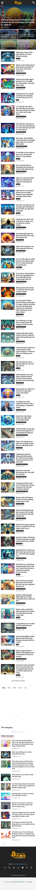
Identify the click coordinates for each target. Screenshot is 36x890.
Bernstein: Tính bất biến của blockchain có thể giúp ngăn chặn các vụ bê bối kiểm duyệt (25, 141)
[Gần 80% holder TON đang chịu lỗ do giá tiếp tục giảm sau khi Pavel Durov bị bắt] (8, 541)
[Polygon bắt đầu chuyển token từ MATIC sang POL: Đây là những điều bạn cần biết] (8, 337)
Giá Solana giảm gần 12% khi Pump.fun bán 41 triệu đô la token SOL (25, 235)
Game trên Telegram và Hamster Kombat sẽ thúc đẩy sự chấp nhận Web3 (25, 443)
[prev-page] (2, 844)
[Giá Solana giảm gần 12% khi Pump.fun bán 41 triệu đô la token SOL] (8, 238)
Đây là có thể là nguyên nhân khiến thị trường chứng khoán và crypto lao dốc (25, 598)
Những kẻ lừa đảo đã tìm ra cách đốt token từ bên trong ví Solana (25, 290)
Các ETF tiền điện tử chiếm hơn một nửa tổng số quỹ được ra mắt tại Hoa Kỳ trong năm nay (25, 262)
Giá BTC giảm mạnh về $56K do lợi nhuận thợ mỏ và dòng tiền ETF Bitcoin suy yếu (25, 653)
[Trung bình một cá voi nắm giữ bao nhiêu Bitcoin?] (8, 628)
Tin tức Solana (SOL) (21, 422)
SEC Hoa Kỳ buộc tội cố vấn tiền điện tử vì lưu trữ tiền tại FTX (25, 364)
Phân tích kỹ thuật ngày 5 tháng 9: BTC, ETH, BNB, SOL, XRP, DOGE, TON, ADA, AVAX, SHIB (25, 82)
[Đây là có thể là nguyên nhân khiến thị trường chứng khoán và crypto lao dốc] (8, 599)
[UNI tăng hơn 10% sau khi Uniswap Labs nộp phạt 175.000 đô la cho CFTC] (8, 98)
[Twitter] (31, 868)
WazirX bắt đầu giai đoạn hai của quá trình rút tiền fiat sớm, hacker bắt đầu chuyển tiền (25, 513)
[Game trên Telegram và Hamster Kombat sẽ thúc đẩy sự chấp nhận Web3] (8, 446)
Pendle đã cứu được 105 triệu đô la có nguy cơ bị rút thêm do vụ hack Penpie (24, 222)
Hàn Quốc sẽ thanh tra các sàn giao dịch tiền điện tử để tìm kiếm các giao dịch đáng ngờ (25, 208)
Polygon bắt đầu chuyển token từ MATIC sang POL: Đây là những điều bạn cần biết (25, 336)
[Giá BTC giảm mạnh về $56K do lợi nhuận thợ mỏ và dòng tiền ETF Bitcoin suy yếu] (8, 655)
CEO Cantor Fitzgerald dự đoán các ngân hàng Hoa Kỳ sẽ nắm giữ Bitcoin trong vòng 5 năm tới (25, 276)
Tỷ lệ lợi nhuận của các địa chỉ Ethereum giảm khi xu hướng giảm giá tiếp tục (25, 431)
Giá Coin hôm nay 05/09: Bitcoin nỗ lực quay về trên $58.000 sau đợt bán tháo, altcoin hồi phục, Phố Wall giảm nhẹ (8, 45)
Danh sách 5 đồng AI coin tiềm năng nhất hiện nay (25, 247)
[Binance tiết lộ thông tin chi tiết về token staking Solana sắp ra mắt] (8, 502)
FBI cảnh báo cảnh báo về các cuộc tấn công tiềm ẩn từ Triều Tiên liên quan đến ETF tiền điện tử (25, 127)
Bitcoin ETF (19, 267)
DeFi (17, 100)
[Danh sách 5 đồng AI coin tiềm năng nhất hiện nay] (8, 251)
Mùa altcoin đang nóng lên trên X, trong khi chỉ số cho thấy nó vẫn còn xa (25, 526)
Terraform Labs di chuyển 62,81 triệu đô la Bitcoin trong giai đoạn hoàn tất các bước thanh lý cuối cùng (25, 669)
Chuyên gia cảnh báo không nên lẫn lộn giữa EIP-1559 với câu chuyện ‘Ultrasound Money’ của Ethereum (24, 458)
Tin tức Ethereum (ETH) (21, 435)
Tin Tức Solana (19, 240)
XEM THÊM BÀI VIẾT (17, 681)
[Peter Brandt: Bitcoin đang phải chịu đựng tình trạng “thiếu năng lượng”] (8, 169)
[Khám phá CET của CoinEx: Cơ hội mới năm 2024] (6, 777)
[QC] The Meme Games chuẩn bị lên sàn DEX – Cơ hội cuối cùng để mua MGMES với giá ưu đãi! (23, 785)
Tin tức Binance (20, 503)
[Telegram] (22, 868)
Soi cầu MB (28, 882)
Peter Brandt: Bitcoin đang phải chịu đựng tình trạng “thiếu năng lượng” (25, 167)
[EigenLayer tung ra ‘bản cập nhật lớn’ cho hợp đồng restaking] (8, 56)
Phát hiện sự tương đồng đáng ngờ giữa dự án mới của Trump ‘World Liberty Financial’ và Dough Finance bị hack (25, 568)
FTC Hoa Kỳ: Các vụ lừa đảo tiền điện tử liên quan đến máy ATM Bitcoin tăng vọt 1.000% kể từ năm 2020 (25, 110)
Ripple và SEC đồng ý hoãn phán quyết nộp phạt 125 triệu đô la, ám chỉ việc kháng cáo (25, 68)
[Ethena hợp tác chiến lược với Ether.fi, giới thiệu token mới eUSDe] (8, 393)
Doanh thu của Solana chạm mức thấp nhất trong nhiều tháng (23, 418)
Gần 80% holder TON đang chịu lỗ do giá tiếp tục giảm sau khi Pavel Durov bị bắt (25, 539)
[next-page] (4, 844)
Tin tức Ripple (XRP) (20, 73)
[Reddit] (18, 868)
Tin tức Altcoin (19, 382)
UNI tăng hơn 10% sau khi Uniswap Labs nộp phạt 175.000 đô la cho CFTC (25, 96)
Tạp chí (18, 58)
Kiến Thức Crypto (20, 341)
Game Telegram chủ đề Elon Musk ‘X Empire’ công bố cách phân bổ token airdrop (8, 36)
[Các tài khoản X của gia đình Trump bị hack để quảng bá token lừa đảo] (8, 325)
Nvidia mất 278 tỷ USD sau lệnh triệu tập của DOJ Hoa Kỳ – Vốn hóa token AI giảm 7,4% (25, 553)
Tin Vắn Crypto (19, 314)
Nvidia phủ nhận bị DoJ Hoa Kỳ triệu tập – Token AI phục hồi (26, 36)
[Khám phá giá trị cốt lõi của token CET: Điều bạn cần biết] (6, 796)
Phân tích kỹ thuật (5, 17)
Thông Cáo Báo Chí (20, 250)
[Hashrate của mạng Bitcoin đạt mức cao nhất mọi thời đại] (8, 475)
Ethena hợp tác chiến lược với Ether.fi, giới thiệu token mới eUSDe (25, 391)
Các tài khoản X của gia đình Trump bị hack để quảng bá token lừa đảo (24, 322)
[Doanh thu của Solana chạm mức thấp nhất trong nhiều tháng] (8, 420)
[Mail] (14, 868)
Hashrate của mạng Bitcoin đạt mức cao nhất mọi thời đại (25, 472)
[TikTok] (27, 868)
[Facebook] (5, 868)
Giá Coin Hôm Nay (20, 588)
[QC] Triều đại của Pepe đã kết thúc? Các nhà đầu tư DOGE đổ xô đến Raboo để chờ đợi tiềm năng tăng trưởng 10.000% (26, 45)
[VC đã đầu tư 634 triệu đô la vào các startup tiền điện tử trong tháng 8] (8, 157)
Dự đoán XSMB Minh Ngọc (16, 882)
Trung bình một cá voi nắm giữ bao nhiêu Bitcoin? (25, 624)
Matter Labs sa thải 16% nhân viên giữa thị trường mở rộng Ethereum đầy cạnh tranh (25, 612)
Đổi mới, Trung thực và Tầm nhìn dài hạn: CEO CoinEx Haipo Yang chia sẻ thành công (22, 804)
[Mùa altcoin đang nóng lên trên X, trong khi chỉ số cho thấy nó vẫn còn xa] (8, 529)
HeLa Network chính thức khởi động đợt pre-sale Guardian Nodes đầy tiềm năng (23, 824)
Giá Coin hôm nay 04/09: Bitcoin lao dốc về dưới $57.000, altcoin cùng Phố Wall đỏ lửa (25, 583)
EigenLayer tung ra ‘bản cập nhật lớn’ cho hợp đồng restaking (24, 54)
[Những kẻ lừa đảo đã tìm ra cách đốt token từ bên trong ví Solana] (8, 292)
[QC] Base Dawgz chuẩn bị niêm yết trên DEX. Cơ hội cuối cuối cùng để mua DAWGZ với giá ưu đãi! (23, 814)
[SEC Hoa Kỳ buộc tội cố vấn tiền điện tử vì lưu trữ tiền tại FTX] (8, 366)
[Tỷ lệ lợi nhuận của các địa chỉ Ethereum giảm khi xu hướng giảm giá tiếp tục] (8, 433)
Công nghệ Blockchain (21, 146)
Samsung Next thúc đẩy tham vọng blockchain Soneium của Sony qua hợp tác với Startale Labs (25, 377)
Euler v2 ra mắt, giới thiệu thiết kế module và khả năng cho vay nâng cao (25, 180)
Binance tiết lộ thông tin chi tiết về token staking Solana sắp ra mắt (24, 499)
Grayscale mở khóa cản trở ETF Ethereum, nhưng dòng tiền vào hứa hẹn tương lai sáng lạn (25, 486)
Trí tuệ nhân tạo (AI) (21, 558)
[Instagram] (9, 868)
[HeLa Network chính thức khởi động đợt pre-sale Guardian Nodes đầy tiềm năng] (6, 825)
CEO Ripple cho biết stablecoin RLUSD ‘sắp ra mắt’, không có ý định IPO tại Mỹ (25, 404)
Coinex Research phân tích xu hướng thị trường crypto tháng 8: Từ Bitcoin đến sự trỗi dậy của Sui (25, 350)
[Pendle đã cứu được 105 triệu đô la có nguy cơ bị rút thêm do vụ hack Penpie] (8, 223)
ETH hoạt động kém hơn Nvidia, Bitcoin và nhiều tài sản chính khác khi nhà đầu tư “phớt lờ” (18, 22)
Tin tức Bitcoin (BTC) (21, 171)
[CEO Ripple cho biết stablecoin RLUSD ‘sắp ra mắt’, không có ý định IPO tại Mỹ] (8, 406)
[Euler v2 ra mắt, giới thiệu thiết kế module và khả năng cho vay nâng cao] (8, 182)
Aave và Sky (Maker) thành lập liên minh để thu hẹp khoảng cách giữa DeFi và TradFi (25, 639)
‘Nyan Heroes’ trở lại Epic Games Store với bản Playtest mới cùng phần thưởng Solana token (25, 193)
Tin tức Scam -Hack (21, 116)
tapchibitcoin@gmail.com (20, 864)
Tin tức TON (19, 447)
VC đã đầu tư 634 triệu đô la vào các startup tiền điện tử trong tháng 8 (25, 154)
